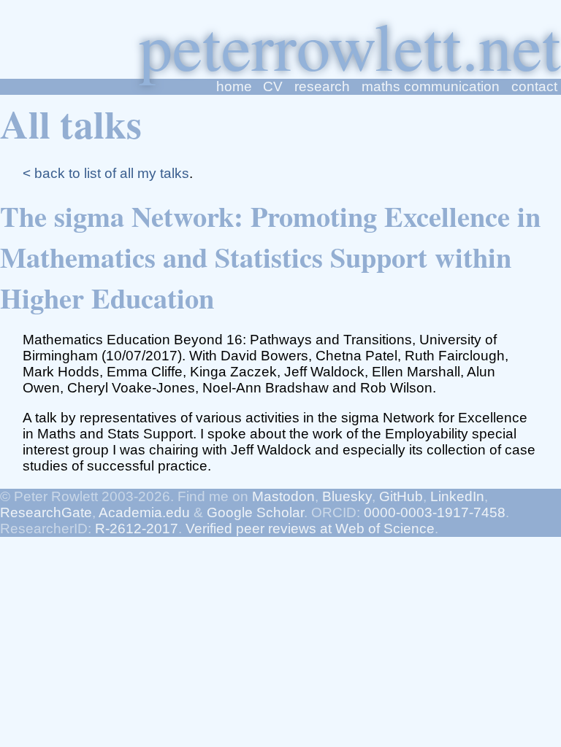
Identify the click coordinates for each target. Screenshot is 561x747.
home (234, 86)
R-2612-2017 (136, 528)
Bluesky (347, 496)
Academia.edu (144, 512)
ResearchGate (46, 512)
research (322, 86)
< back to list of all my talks (106, 173)
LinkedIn (457, 496)
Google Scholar (255, 512)
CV (273, 86)
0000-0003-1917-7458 (434, 512)
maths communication (431, 86)
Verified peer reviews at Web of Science (310, 528)
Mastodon (283, 496)
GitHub (401, 496)
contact (534, 86)
